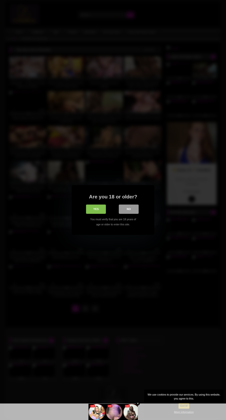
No (129, 209)
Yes (96, 209)
